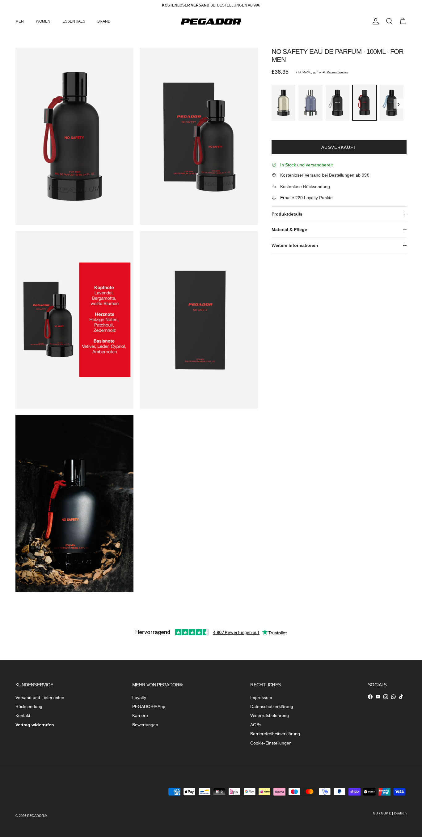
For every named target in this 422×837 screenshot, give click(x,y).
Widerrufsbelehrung (269, 715)
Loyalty (139, 697)
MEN (19, 21)
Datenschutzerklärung (271, 706)
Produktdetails (287, 213)
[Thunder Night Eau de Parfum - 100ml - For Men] (283, 103)
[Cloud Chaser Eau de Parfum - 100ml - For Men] (391, 103)
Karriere (140, 715)
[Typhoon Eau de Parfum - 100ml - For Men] (310, 103)
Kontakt (22, 715)
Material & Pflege (289, 229)
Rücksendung (28, 706)
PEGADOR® (37, 816)
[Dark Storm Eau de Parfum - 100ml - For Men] (337, 103)
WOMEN (43, 21)
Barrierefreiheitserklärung (275, 733)
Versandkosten (337, 72)
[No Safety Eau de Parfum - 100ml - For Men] (364, 102)
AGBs (255, 724)
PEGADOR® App (148, 706)
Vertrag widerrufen (34, 724)
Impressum (261, 697)
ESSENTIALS (73, 21)
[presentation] (273, 103)
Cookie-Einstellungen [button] (271, 742)
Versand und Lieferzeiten (39, 697)
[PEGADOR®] (211, 21)
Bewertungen (145, 724)
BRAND (104, 21)
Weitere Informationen (295, 245)
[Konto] (374, 21)
